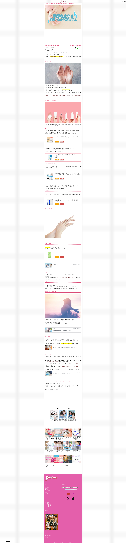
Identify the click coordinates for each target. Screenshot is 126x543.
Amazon (57, 141)
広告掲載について (48, 533)
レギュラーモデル (49, 504)
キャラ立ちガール (64, 487)
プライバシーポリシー (48, 535)
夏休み (77, 487)
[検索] (122, 1)
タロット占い (49, 493)
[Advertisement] (63, 36)
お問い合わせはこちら (48, 532)
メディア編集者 (47, 47)
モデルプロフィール (48, 502)
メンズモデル (49, 505)
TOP (45, 3)
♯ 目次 (49, 50)
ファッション (47, 487)
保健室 (48, 3)
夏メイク (69, 487)
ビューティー (47, 488)
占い (46, 492)
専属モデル (48, 503)
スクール (46, 489)
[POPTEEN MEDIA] (63, 1)
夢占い (48, 494)
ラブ (46, 491)
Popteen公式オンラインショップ (50, 539)
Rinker (57, 156)
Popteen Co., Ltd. (62, 542)
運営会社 (46, 537)
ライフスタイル (47, 490)
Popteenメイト (49, 506)
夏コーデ (73, 487)
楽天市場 (61, 141)
